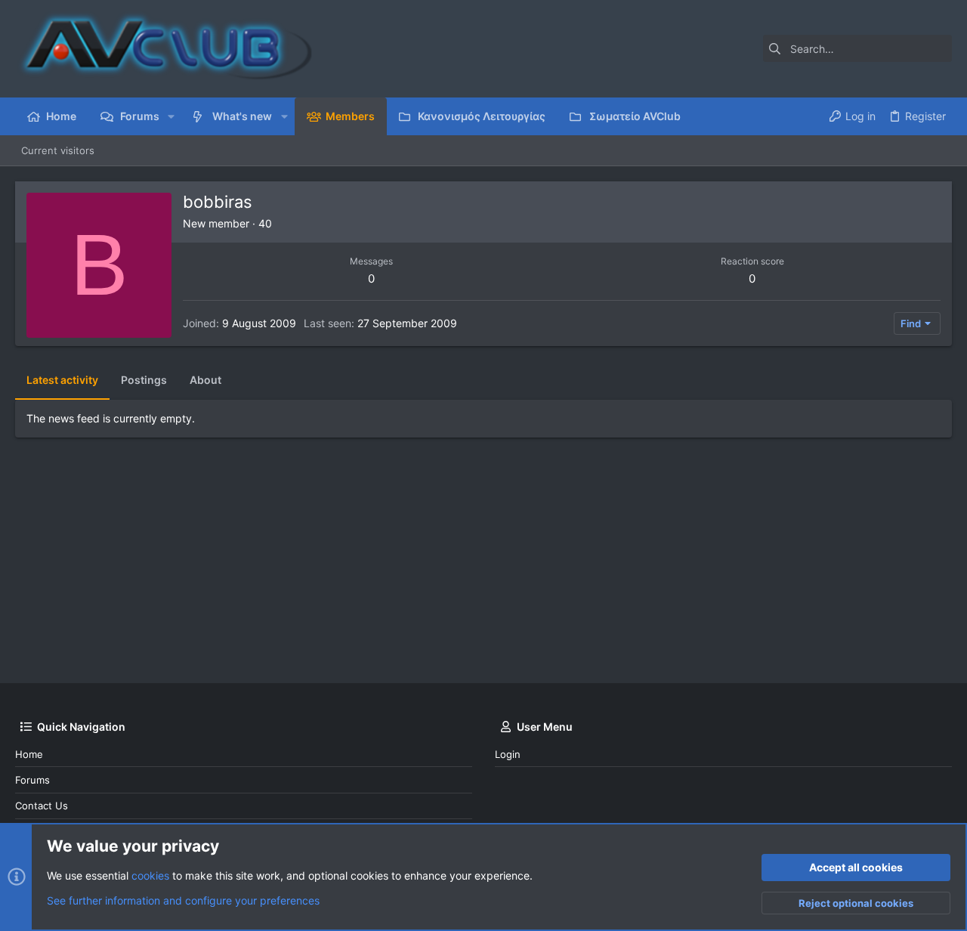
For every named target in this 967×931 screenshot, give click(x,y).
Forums (32, 780)
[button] (171, 116)
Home (29, 754)
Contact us (41, 806)
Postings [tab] (144, 379)
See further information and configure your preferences (183, 900)
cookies (150, 875)
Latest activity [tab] (62, 379)
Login (508, 754)
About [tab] (205, 379)
